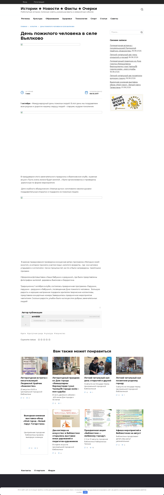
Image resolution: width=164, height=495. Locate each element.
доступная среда (35, 333)
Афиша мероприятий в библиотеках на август (128, 431)
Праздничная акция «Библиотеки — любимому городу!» (95, 433)
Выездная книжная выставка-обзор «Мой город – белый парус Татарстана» (125, 85)
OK (85, 492)
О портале (39, 470)
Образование (52, 19)
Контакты (26, 470)
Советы (114, 19)
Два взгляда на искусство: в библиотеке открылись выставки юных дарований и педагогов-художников (66, 436)
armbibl (36, 316)
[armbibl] (26, 319)
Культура (37, 19)
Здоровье (67, 19)
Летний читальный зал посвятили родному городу (128, 380)
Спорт (94, 19)
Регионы (25, 19)
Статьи (103, 19)
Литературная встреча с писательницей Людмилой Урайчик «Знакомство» (123, 48)
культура (49, 333)
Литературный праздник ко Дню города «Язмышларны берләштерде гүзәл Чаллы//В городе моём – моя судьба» (66, 385)
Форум (51, 470)
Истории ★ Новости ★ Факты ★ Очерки (59, 8)
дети (24, 333)
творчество (60, 333)
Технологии (81, 19)
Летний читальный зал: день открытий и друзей (97, 379)
